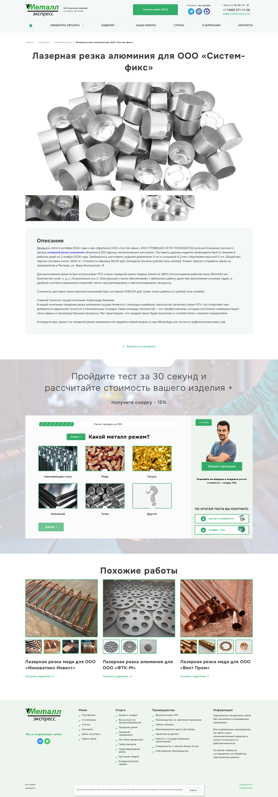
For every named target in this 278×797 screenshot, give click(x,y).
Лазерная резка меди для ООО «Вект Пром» (215, 665)
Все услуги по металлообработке (130, 721)
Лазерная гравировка (126, 733)
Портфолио (44, 42)
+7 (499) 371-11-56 (236, 10)
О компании (211, 25)
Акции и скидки (128, 715)
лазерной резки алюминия (65, 252)
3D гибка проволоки (131, 739)
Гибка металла (127, 744)
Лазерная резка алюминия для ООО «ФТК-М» (138, 665)
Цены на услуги (91, 734)
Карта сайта (89, 738)
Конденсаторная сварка (128, 763)
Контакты (245, 25)
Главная (29, 42)
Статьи (179, 25)
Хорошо (193, 790)
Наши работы (146, 25)
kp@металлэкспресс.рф (236, 13)
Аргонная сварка (129, 756)
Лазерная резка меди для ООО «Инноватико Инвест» (60, 665)
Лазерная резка (63, 42)
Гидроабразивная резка (129, 750)
